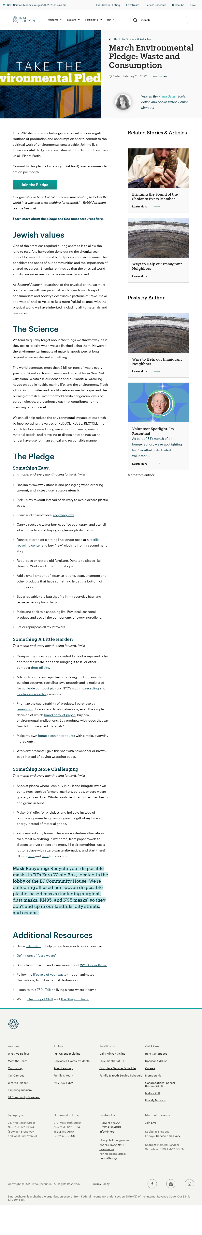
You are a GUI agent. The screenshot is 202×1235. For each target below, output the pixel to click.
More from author (141, 475)
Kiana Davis (167, 96)
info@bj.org (107, 1131)
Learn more (106, 1149)
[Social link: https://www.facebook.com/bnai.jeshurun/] (152, 1184)
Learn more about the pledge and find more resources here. (58, 218)
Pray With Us (107, 1046)
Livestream (132, 4)
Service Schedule (156, 4)
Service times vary (168, 1135)
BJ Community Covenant (24, 1097)
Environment (160, 76)
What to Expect (18, 1082)
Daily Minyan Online (112, 1053)
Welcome (13, 1046)
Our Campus (16, 1075)
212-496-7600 (66, 1135)
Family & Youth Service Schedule (120, 1075)
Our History (15, 1068)
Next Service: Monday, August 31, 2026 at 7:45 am (36, 4)
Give (193, 4)
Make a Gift (152, 1093)
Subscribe (178, 4)
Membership (153, 1075)
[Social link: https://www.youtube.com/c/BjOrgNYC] (171, 1184)
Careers (150, 1068)
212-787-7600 (65, 1131)
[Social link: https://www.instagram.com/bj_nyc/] (189, 1184)
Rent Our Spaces (156, 1053)
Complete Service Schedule (117, 1068)
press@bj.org (108, 1158)
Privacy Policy (100, 1183)
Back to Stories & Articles (132, 39)
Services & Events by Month (72, 1060)
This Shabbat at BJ (111, 1060)
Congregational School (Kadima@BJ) (160, 1084)
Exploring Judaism (20, 1090)
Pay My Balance (155, 1100)
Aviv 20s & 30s (63, 1082)
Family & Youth (63, 1075)
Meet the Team (17, 1060)
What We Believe (19, 1053)
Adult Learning (63, 1068)
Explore (58, 1046)
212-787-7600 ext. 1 (111, 1144)
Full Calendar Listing (108, 4)
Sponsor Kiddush (156, 1060)
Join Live (150, 1122)
